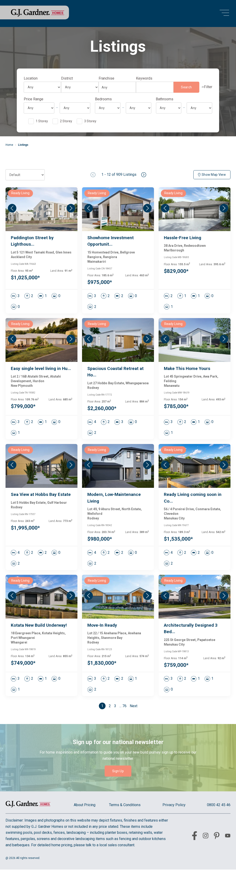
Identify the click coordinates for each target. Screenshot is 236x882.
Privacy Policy (174, 805)
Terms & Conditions (125, 805)
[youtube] (227, 836)
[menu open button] (224, 13)
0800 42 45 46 (218, 805)
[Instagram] (205, 836)
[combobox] (116, 87)
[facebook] (194, 836)
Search (186, 87)
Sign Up (118, 771)
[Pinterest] (216, 836)
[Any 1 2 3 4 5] (108, 107)
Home (9, 144)
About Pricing (84, 805)
